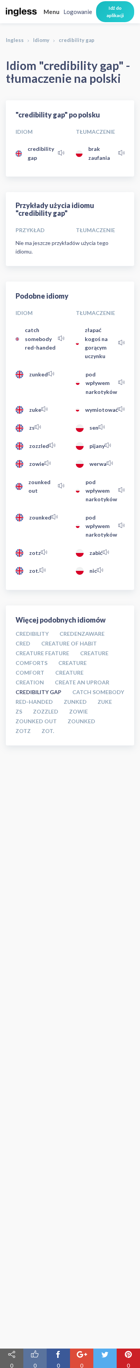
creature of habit (69, 643)
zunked (38, 374)
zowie (36, 463)
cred (23, 643)
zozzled (39, 446)
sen (93, 427)
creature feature (42, 653)
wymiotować (101, 409)
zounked (40, 517)
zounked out (39, 486)
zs (32, 427)
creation (30, 682)
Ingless (15, 40)
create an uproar (82, 682)
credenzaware (82, 633)
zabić (96, 552)
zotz (35, 552)
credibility (32, 633)
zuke (35, 409)
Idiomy (41, 40)
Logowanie (77, 11)
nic (93, 570)
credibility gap (41, 153)
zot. (34, 570)
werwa (98, 463)
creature (69, 672)
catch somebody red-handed (40, 339)
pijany (97, 446)
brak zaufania (99, 153)
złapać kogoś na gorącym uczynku (96, 343)
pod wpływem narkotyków (101, 383)
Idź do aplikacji (115, 11)
